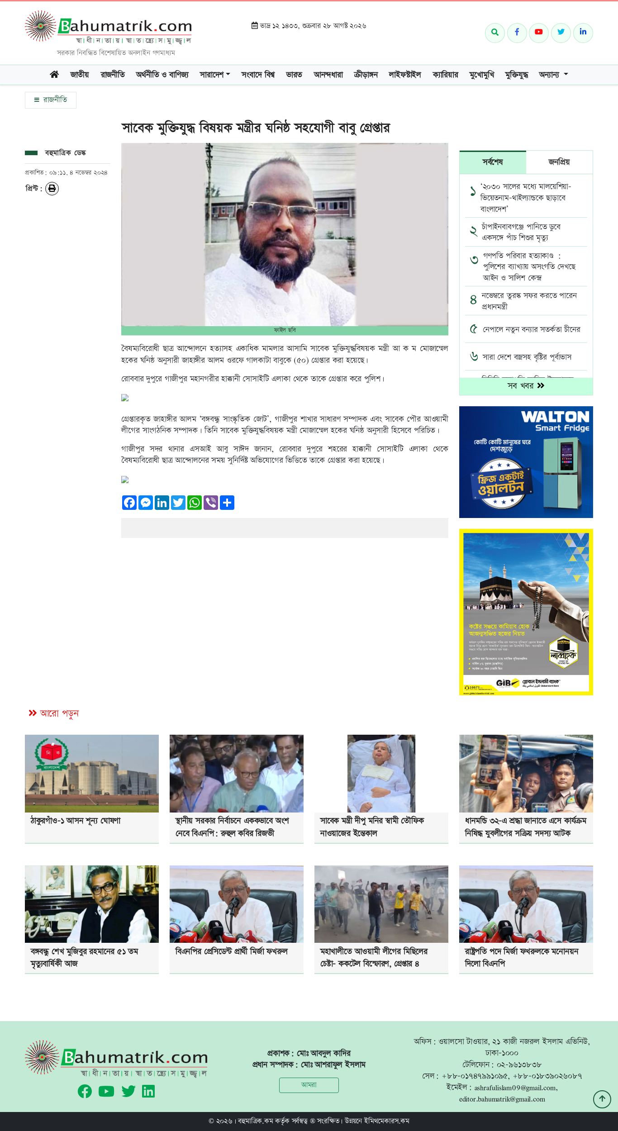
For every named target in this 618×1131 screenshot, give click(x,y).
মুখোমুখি (482, 75)
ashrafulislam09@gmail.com (515, 1087)
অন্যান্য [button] (550, 75)
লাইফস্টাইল (405, 75)
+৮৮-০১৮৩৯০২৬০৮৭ (547, 1076)
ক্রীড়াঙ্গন (365, 75)
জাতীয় (80, 75)
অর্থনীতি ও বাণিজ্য (162, 75)
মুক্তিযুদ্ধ (516, 75)
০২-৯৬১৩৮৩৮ (519, 1064)
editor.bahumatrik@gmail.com (502, 1098)
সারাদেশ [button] (211, 75)
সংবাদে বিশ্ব (258, 75)
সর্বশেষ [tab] (493, 162)
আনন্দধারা (328, 75)
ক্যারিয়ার (445, 75)
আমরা (309, 1085)
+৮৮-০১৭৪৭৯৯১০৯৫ (475, 1076)
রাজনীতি (113, 75)
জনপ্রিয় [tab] (559, 162)
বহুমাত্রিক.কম (255, 1121)
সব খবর (522, 386)
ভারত (294, 75)
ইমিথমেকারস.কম (386, 1121)
